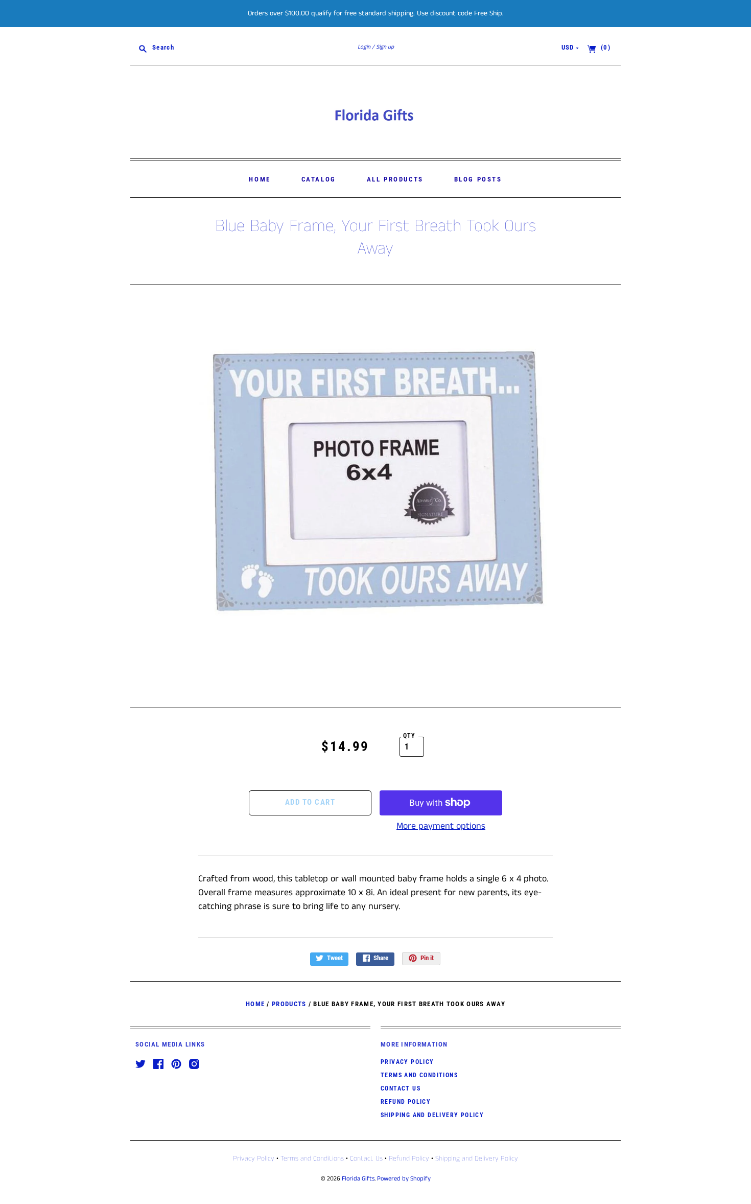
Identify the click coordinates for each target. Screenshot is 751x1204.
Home (259, 179)
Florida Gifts (358, 1178)
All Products (395, 179)
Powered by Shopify (404, 1178)
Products (289, 1004)
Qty (409, 735)
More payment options (440, 826)
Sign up (385, 47)
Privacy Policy (407, 1061)
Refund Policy (406, 1101)
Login (364, 47)
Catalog (318, 179)
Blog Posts (478, 179)
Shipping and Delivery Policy (432, 1115)
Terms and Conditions (419, 1075)
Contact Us (400, 1088)
